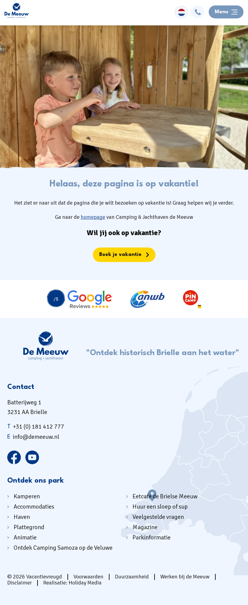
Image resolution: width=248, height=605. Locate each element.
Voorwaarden (88, 576)
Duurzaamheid (132, 576)
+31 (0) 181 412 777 (35, 426)
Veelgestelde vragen (158, 517)
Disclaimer (19, 582)
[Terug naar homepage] (17, 12)
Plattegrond (29, 527)
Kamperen (27, 496)
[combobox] (181, 12)
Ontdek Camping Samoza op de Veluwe (63, 548)
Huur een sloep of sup (160, 506)
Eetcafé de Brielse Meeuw (164, 496)
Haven (22, 517)
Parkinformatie (151, 537)
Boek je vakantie (120, 254)
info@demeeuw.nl (33, 437)
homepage (93, 217)
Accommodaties (34, 506)
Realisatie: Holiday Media (72, 582)
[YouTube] (32, 457)
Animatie (25, 537)
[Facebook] (14, 457)
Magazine (145, 527)
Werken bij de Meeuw (185, 576)
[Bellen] (197, 11)
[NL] (181, 12)
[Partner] (79, 299)
